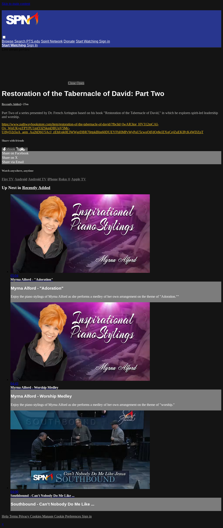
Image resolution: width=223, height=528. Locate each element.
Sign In (32, 45)
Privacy (24, 516)
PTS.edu (33, 41)
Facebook (9, 149)
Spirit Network (52, 41)
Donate (69, 41)
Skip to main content (16, 3)
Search (20, 41)
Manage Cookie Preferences (62, 516)
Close (72, 83)
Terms (14, 516)
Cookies (36, 516)
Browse (8, 41)
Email (24, 149)
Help (5, 516)
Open (80, 83)
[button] (4, 37)
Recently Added (11, 104)
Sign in (104, 41)
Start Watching (87, 41)
